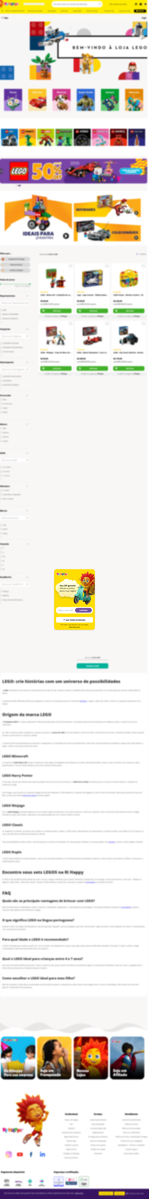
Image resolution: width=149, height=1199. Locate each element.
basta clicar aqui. (74, 627)
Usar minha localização (75, 620)
